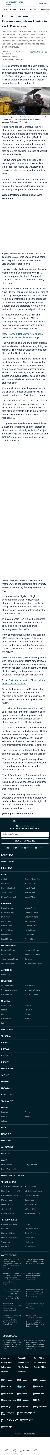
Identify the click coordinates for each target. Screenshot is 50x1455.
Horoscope (5, 987)
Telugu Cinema (30, 1246)
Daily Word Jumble (8, 1182)
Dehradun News (31, 925)
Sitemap (4, 1384)
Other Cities (29, 952)
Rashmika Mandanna (9, 1208)
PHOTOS (5, 1062)
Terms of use (39, 1371)
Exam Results (6, 1007)
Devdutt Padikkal (8, 901)
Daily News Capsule (10, 844)
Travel (27, 1031)
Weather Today (23, 1375)
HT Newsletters (40, 1375)
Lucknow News (31, 938)
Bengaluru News (7, 920)
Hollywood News (32, 963)
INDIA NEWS (6, 881)
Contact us (22, 1371)
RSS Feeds (22, 1384)
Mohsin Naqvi (6, 1212)
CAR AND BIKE (7, 1107)
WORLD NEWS (7, 874)
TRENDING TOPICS (9, 1232)
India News (32, 9)
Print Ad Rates (23, 1380)
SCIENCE (5, 1088)
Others (4, 1134)
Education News (31, 1007)
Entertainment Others (33, 976)
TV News (28, 972)
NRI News (5, 1259)
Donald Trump (7, 1217)
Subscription (6, 1380)
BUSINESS (5, 1055)
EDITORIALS (6, 1101)
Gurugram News (31, 929)
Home (4, 9)
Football (28, 1125)
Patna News (6, 947)
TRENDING (6, 1049)
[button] (3, 3)
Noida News (30, 943)
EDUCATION (6, 994)
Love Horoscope (7, 1226)
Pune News (29, 947)
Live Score (5, 896)
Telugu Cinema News (9, 972)
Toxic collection (7, 1221)
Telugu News (6, 1255)
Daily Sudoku (6, 1177)
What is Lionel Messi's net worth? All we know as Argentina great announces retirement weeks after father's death (12, 1291)
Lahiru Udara (30, 909)
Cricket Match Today (33, 892)
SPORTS (4, 1120)
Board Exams (30, 998)
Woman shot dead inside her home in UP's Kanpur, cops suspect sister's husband (12, 1319)
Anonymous (9, 59)
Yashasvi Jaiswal (7, 905)
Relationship (6, 1031)
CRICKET (5, 887)
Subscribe (43, 3)
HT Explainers (30, 1259)
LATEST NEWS (7, 868)
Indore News (6, 934)
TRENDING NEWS (8, 1195)
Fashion (4, 1022)
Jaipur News (30, 934)
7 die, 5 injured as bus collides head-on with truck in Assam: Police (35, 1274)
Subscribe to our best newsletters (25, 839)
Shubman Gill (30, 896)
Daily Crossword (31, 1177)
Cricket (22, 9)
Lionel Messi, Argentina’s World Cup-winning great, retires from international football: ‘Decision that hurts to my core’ (35, 1333)
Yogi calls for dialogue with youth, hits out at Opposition (35, 1318)
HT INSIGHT (6, 1147)
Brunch (28, 1018)
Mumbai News (7, 943)
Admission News (7, 998)
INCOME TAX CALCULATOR (12, 1188)
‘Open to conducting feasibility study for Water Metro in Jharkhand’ (34, 1289)
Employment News (32, 1002)
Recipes (28, 1027)
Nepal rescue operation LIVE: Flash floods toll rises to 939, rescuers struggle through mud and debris (35, 1357)
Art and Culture (7, 1018)
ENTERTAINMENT (8, 958)
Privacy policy (6, 1375)
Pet (2, 1036)
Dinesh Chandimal (8, 909)
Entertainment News (9, 1250)
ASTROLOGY (6, 983)
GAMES (4, 1173)
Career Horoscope (32, 1221)
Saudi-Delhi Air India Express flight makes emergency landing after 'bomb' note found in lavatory (12, 1276)
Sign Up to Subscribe (25, 851)
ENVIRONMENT (8, 1081)
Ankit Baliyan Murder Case (11, 1199)
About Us (5, 1371)
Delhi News (5, 929)
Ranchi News (6, 952)
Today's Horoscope (32, 1226)
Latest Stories (9, 1268)
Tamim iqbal (29, 1212)
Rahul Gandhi (30, 1199)
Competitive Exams (9, 1002)
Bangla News (30, 1250)
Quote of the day (32, 1208)
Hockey (4, 1129)
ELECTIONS (6, 1153)
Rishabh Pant (30, 905)
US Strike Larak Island (33, 1204)
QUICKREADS (7, 1160)
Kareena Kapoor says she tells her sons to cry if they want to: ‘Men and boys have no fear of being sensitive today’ (12, 1306)
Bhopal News (30, 920)
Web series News (8, 976)
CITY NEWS (6, 916)
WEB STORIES (7, 1042)
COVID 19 (5, 1166)
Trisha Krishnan (31, 1217)
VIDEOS (4, 1068)
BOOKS (4, 1140)
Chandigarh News (8, 925)
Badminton (5, 1125)
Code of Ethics (40, 1380)
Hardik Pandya (31, 901)
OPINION (5, 1094)
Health (4, 1027)
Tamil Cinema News (32, 967)
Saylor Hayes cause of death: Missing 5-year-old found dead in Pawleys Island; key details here (12, 1332)
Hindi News (29, 1255)
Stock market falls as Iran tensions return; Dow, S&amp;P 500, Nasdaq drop (34, 1305)
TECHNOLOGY (7, 1114)
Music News (6, 967)
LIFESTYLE (5, 1013)
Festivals (28, 1022)
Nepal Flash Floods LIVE (10, 1204)
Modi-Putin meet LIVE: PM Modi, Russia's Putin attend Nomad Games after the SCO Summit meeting (12, 1357)
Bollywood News (8, 963)
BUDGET (4, 1075)
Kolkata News (6, 938)
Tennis (27, 1129)
